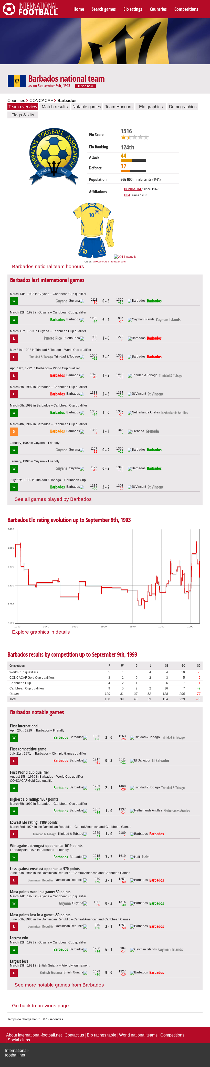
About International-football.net (34, 1035)
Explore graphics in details (41, 632)
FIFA (127, 195)
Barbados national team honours (48, 266)
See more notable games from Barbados (59, 985)
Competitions (186, 9)
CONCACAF (41, 100)
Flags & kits (23, 115)
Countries (158, 9)
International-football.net (17, 1052)
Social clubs (19, 1040)
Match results (55, 106)
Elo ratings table (101, 1035)
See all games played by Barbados (53, 499)
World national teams (138, 1035)
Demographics (183, 106)
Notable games (86, 106)
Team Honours (119, 106)
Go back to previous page (40, 1005)
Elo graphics (151, 106)
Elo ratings (132, 9)
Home (79, 9)
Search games (104, 9)
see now (86, 86)
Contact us (74, 1035)
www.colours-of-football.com (109, 261)
